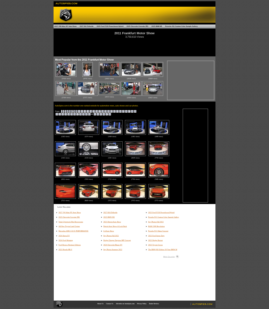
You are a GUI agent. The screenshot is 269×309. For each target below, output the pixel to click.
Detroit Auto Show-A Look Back (115, 226)
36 (74, 114)
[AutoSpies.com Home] (67, 5)
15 (94, 111)
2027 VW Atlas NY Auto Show (65, 26)
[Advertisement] (134, 46)
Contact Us (109, 303)
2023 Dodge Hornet (155, 240)
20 (108, 111)
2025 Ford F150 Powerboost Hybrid (110, 26)
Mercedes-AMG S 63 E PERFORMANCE (73, 231)
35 (72, 114)
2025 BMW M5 (156, 26)
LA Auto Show (108, 231)
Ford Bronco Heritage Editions (70, 245)
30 (57, 114)
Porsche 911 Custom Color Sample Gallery (181, 26)
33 (66, 114)
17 (100, 111)
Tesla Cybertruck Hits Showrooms (71, 222)
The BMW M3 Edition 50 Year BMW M (162, 249)
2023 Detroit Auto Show (112, 222)
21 (111, 111)
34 (69, 114)
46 (104, 114)
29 (135, 111)
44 (98, 114)
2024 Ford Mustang (66, 240)
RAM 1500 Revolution (156, 226)
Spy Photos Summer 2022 (112, 249)
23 (117, 111)
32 (63, 114)
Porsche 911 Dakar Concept (158, 231)
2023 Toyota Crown (155, 245)
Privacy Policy (141, 303)
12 (85, 111)
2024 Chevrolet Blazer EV (112, 245)
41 (89, 114)
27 (129, 111)
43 (95, 114)
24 (120, 111)
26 (126, 111)
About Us (100, 303)
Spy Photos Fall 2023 (156, 222)
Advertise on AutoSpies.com (125, 303)
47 (107, 114)
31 (60, 114)
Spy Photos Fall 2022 (111, 236)
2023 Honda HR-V (65, 249)
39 (83, 114)
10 (79, 111)
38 (80, 114)
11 (82, 111)
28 (132, 111)
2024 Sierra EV (64, 236)
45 (101, 114)
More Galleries (169, 257)
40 (86, 114)
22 (114, 111)
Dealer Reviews (154, 303)
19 (105, 111)
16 (97, 111)
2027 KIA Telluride (87, 26)
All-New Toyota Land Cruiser (69, 226)
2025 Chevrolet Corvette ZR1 (137, 26)
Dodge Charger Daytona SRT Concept (117, 240)
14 (91, 111)
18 (102, 111)
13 (88, 111)
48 (110, 114)
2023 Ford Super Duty (156, 236)
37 (77, 114)
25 (123, 111)
